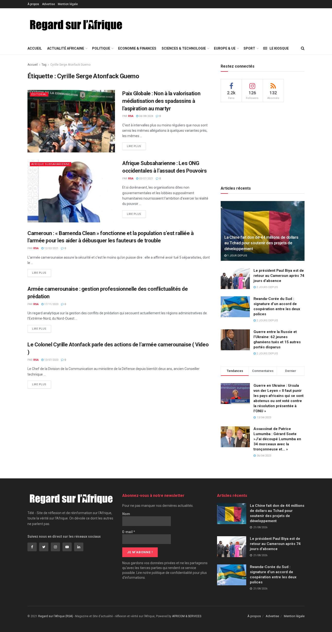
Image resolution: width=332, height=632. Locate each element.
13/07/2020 (51, 359)
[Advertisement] (219, 24)
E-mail (128, 532)
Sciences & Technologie (184, 48)
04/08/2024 (145, 116)
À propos (33, 4)
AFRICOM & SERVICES (186, 616)
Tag (44, 64)
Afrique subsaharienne (50, 164)
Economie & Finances (137, 48)
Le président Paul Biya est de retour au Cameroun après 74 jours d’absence (278, 275)
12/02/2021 (51, 248)
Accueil (34, 48)
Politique (101, 48)
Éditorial (39, 94)
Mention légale (68, 4)
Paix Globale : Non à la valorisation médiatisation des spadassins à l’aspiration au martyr (161, 101)
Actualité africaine (65, 48)
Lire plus (134, 146)
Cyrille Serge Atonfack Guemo (70, 64)
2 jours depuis (267, 287)
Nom (126, 514)
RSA (130, 116)
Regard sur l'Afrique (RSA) (55, 616)
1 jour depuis (237, 255)
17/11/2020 (51, 304)
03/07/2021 (145, 178)
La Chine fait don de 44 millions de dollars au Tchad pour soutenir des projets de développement (261, 243)
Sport (249, 48)
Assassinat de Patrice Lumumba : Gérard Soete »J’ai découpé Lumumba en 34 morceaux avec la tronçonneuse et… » (277, 439)
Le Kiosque (279, 48)
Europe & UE (225, 48)
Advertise (48, 4)
